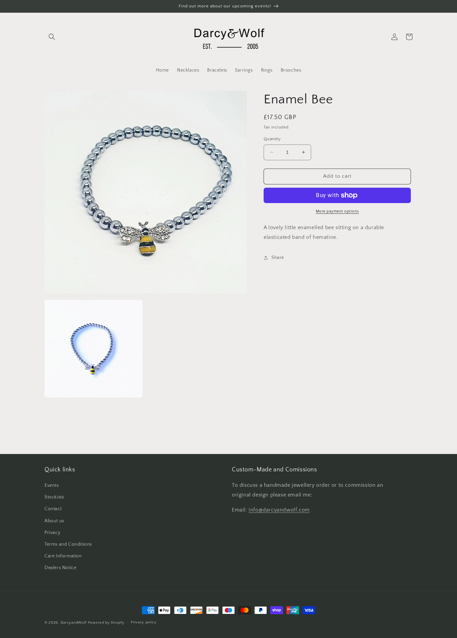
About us (54, 521)
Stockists (54, 497)
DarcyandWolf (74, 623)
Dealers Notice (60, 567)
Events (51, 485)
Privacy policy (144, 622)
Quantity (272, 138)
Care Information (63, 556)
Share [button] (277, 257)
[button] (51, 36)
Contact (53, 509)
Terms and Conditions (68, 544)
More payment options (337, 211)
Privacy (52, 532)
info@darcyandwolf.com (279, 510)
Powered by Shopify (106, 623)
